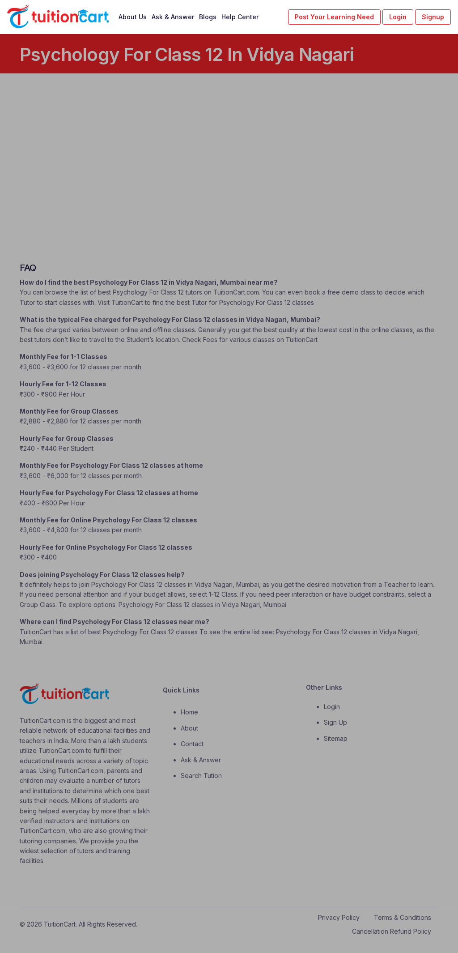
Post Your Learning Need (334, 17)
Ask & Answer (173, 17)
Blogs (207, 17)
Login (398, 17)
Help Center (240, 17)
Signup (433, 17)
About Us (133, 17)
